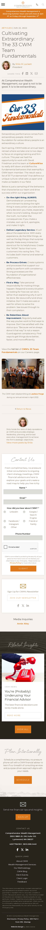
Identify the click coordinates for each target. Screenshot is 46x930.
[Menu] (3, 4)
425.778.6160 (15, 844)
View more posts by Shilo (19, 442)
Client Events (22, 875)
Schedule (23, 780)
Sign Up (23, 817)
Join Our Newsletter (23, 598)
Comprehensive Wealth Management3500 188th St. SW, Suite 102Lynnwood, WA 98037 (22, 836)
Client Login (22, 878)
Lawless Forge (37, 394)
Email (23, 498)
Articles (7, 28)
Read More (14, 715)
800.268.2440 (30, 844)
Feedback (22, 882)
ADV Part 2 (34, 919)
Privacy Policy (15, 563)
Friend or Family (33, 522)
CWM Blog (22, 871)
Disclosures (12, 919)
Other (14, 527)
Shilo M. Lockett (24, 64)
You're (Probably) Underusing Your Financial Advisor (18, 695)
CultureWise (36, 163)
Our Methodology (22, 868)
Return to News (23, 409)
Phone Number (22, 534)
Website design (17, 927)
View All (23, 729)
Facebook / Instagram (14, 522)
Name (23, 488)
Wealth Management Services (22, 864)
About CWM (22, 861)
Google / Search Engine (33, 515)
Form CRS (19, 922)
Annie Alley (23, 623)
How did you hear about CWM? (23, 508)
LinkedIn (14, 512)
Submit (23, 568)
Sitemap (27, 922)
